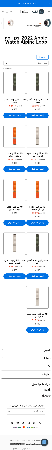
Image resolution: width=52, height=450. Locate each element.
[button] (49, 11)
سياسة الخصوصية (37, 440)
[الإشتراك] (9, 411)
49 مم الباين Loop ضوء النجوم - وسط (37, 315)
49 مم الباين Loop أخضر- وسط (15, 100)
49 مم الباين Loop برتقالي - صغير (15, 154)
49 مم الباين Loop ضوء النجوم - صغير (14, 261)
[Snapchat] (29, 423)
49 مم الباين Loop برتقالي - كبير (15, 208)
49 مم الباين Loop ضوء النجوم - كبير (37, 154)
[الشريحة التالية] (2, 23)
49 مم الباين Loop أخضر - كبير (37, 261)
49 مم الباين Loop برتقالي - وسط (37, 208)
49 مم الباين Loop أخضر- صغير (37, 100)
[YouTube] (17, 423)
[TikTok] (23, 423)
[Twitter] (40, 423)
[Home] (38, 11)
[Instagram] (34, 423)
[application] (44, 442)
